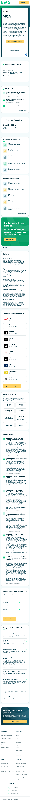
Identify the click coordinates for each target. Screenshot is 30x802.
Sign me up (10, 239)
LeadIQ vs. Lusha (20, 769)
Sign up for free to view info (15, 41)
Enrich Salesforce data (6, 745)
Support (18, 745)
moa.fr (15, 643)
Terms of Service (5, 769)
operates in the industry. (14, 673)
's (14, 651)
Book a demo (15, 721)
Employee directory (15, 50)
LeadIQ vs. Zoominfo (21, 763)
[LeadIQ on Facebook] (24, 799)
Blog (17, 738)
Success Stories (5, 747)
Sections (5, 247)
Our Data (18, 753)
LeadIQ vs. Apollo (20, 766)
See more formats (9, 619)
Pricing (17, 735)
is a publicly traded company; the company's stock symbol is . (14, 635)
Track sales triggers (6, 738)
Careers (18, 747)
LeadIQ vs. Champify (21, 779)
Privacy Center (19, 755)
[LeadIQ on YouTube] (28, 799)
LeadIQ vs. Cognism (21, 771)
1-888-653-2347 (14, 787)
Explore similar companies (12, 386)
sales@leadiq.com (15, 793)
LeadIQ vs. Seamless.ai (21, 774)
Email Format (15, 46)
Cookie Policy (4, 766)
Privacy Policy (4, 763)
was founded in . (9, 697)
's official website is (14, 643)
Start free (23, 2)
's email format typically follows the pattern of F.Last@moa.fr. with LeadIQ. (14, 690)
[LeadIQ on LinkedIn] (26, 799)
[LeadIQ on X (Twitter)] (25, 799)
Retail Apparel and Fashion (19, 673)
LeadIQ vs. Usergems (21, 777)
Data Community (20, 750)
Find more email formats (16, 691)
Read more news (22, 110)
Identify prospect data (6, 735)
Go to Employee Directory (21, 213)
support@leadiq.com (16, 790)
